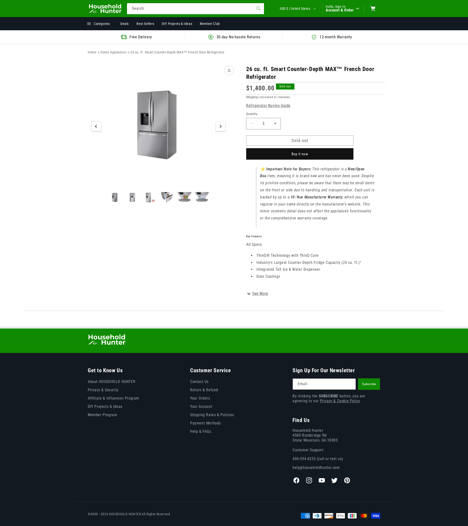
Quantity (251, 114)
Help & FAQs (200, 431)
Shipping (252, 97)
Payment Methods (205, 423)
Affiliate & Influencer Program (113, 398)
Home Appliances (113, 52)
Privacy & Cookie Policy (340, 401)
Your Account (201, 406)
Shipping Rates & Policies (212, 415)
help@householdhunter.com (316, 467)
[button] (372, 8)
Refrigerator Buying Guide (268, 105)
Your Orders (200, 398)
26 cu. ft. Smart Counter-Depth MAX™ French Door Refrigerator (177, 52)
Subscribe (369, 384)
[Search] (258, 8)
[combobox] (195, 8)
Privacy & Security (103, 390)
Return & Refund (204, 390)
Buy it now (300, 154)
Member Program (102, 415)
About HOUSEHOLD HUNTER (111, 381)
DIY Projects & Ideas (105, 406)
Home (92, 52)
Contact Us (199, 381)
